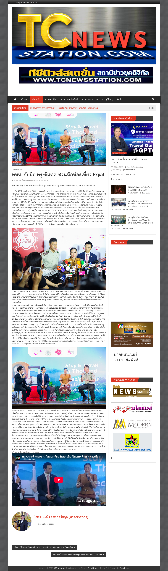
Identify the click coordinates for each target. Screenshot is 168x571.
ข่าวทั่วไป (36, 99)
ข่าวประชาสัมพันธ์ (69, 99)
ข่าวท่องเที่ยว (51, 99)
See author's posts (46, 524)
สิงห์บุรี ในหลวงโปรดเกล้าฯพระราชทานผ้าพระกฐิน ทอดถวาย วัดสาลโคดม (45, 547)
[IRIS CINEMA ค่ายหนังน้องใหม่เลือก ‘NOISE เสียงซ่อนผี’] (118, 189)
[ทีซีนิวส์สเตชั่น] (15, 99)
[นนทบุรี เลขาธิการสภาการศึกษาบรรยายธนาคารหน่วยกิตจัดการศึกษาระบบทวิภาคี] (118, 203)
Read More (116, 179)
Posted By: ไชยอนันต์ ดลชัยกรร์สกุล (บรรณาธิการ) (31, 180)
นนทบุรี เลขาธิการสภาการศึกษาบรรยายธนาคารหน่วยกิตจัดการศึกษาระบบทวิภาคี (140, 204)
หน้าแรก (24, 99)
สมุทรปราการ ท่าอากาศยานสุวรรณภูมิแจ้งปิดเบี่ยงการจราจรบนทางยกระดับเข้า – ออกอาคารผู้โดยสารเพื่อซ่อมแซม (76, 108)
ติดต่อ (119, 99)
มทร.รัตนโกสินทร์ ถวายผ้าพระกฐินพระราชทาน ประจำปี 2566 (77, 554)
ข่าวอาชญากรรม (90, 99)
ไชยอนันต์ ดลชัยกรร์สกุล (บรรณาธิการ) (61, 517)
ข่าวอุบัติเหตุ (107, 99)
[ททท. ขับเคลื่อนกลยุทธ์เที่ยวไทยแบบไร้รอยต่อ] (132, 139)
